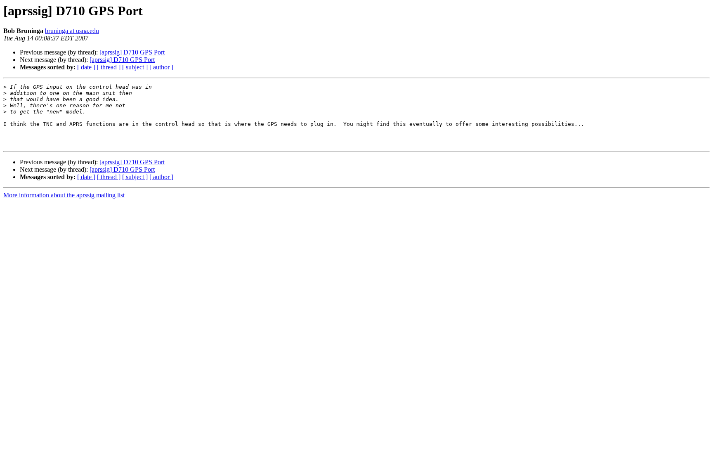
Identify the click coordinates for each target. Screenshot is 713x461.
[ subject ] (135, 67)
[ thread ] (108, 67)
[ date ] (86, 67)
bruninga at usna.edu (72, 30)
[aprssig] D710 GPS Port (132, 52)
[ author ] (161, 67)
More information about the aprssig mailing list (64, 195)
